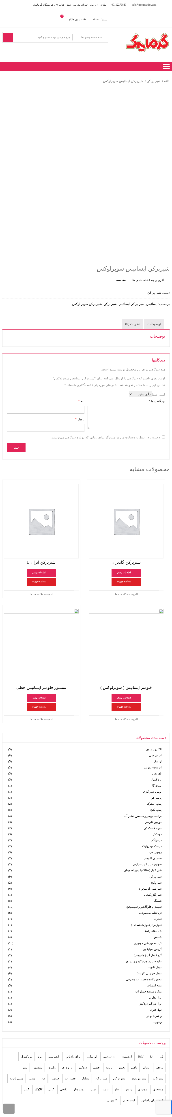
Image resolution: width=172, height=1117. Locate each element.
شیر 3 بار (157, 1078)
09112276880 (119, 4)
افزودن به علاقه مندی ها (126, 594)
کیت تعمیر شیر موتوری (148, 943)
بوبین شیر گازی (152, 791)
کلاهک (38, 1089)
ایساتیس (151, 304)
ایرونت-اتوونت (153, 767)
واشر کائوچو (154, 1016)
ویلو (117, 1089)
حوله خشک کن (153, 828)
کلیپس (158, 937)
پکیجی (63, 1089)
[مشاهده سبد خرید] (65, 19)
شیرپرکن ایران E (41, 562)
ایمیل (79, 419)
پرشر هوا (156, 797)
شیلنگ (158, 900)
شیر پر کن (154, 81)
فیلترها (158, 918)
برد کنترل (156, 779)
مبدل (32, 1078)
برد (40, 1056)
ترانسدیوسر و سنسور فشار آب (143, 816)
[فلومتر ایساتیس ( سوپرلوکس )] (126, 646)
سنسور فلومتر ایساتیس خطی (41, 687)
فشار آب (70, 1078)
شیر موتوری (138, 1078)
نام (81, 401)
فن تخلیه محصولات (150, 912)
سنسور (37, 1067)
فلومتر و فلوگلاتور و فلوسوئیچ (144, 906)
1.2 (161, 1056)
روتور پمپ (155, 852)
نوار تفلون (155, 997)
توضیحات (154, 324)
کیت (26, 1089)
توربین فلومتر (153, 822)
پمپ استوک (154, 803)
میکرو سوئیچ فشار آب (148, 991)
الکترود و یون (154, 749)
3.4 (151, 1056)
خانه (167, 81)
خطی (96, 1067)
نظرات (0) (132, 324)
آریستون (127, 1056)
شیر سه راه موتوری (150, 888)
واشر (128, 1089)
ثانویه (109, 1067)
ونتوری (157, 1022)
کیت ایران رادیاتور (152, 1100)
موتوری (142, 1089)
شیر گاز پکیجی (153, 894)
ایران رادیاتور (73, 1056)
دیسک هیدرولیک (152, 846)
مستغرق (158, 1089)
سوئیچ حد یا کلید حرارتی (147, 864)
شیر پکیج (156, 882)
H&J (141, 1056)
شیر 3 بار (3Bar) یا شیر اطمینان (143, 870)
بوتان (146, 1067)
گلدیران (112, 1100)
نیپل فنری (156, 1009)
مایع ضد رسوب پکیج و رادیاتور (144, 961)
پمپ (93, 1089)
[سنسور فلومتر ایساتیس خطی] (41, 646)
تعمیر (121, 1067)
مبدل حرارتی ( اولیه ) (149, 973)
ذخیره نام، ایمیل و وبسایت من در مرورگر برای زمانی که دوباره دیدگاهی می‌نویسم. (105, 437)
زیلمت (52, 1067)
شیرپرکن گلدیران (126, 562)
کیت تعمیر (129, 1100)
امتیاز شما (158, 394)
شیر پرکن (110, 304)
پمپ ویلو (78, 1089)
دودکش (157, 834)
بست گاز (156, 785)
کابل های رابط (153, 931)
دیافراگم (156, 840)
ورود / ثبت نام (100, 19)
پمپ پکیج (156, 809)
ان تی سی (155, 755)
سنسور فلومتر (153, 858)
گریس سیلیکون (152, 949)
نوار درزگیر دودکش (150, 1003)
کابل (51, 1089)
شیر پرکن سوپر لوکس (87, 304)
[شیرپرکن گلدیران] (126, 521)
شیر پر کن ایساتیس (131, 304)
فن (43, 1078)
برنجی (159, 1067)
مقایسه (121, 279)
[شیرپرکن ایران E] (41, 521)
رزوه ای (67, 1067)
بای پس (157, 773)
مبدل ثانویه (155, 967)
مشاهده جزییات (124, 581)
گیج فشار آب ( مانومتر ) (148, 955)
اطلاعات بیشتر (124, 572)
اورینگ (158, 761)
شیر (24, 1067)
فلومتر (55, 1078)
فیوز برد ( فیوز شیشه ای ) (146, 925)
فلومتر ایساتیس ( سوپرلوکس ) (126, 687)
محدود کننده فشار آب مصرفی (144, 979)
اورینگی (92, 1056)
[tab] (154, 324)
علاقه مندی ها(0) (78, 19)
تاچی (134, 1067)
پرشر (105, 1089)
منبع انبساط (154, 985)
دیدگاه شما (156, 401)
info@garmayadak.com (144, 4)
